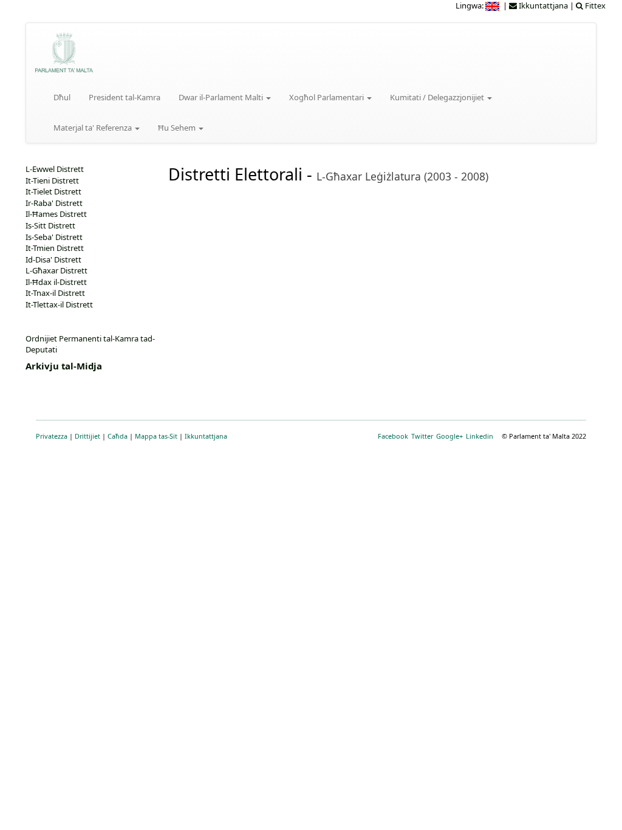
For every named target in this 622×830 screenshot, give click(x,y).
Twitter (422, 436)
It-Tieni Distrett (52, 180)
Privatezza (51, 436)
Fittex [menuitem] (594, 5)
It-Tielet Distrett (53, 191)
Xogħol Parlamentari (327, 97)
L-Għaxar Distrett (56, 270)
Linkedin (479, 436)
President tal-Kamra (124, 97)
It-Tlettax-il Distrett (59, 304)
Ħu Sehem (177, 127)
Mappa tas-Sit (156, 436)
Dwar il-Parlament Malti (222, 97)
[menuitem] (493, 5)
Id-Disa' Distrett (53, 259)
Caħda (118, 436)
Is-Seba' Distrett (54, 237)
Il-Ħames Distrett (56, 213)
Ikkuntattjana (206, 436)
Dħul (61, 97)
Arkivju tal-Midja (64, 366)
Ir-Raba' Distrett (54, 202)
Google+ (449, 436)
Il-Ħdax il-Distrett (56, 281)
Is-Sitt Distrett (50, 225)
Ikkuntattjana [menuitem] (542, 5)
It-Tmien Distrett (55, 247)
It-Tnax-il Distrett (55, 292)
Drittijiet (87, 436)
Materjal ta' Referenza (93, 127)
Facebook (393, 436)
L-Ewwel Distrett (55, 168)
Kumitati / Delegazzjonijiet (438, 97)
